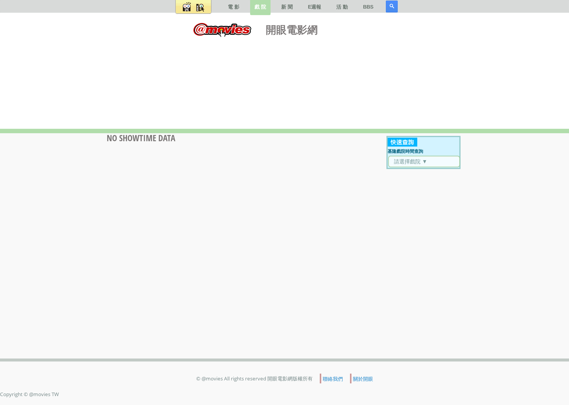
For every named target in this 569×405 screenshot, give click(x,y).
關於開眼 (363, 378)
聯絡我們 (333, 378)
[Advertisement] (284, 81)
